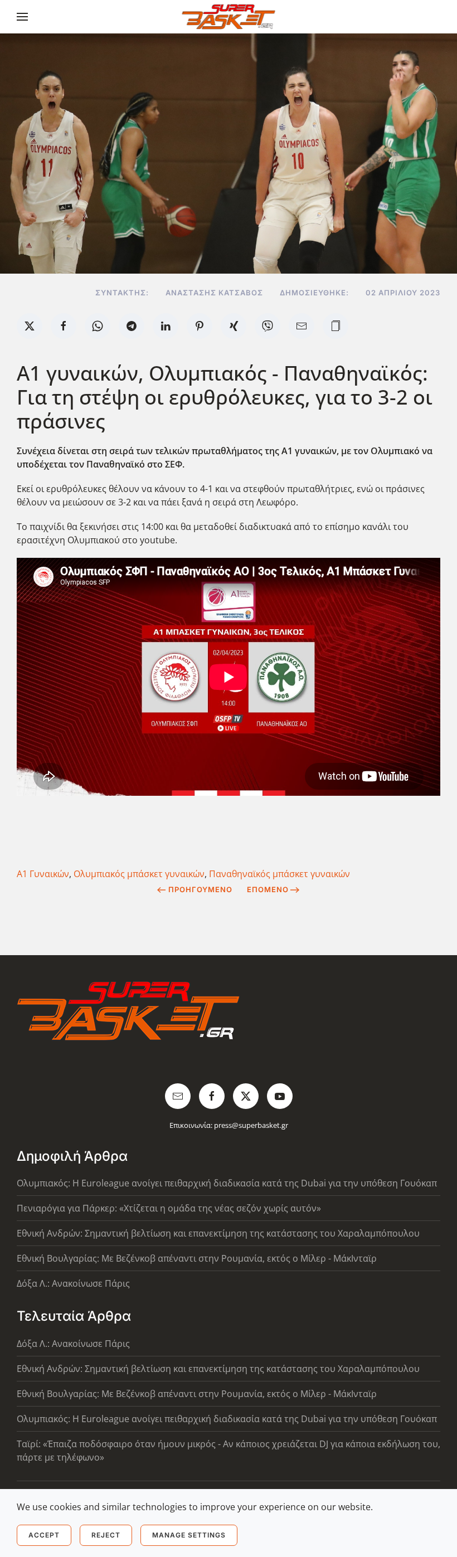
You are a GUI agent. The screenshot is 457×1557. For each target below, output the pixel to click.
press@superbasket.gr (251, 1125)
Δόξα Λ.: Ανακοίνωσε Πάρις (73, 1283)
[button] (22, 16)
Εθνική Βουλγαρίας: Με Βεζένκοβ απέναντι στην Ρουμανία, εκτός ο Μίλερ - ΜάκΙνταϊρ (197, 1258)
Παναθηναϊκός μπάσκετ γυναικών (279, 874)
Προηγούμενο (200, 889)
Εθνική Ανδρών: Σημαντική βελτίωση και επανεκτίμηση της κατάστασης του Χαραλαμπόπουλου (218, 1233)
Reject (105, 1535)
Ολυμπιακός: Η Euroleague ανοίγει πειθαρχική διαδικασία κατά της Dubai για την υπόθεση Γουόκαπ (227, 1183)
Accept (44, 1535)
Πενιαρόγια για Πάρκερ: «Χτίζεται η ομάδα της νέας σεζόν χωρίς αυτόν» (169, 1208)
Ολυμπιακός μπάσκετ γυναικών (139, 874)
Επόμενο (268, 889)
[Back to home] (228, 16)
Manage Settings (189, 1535)
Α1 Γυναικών (43, 874)
